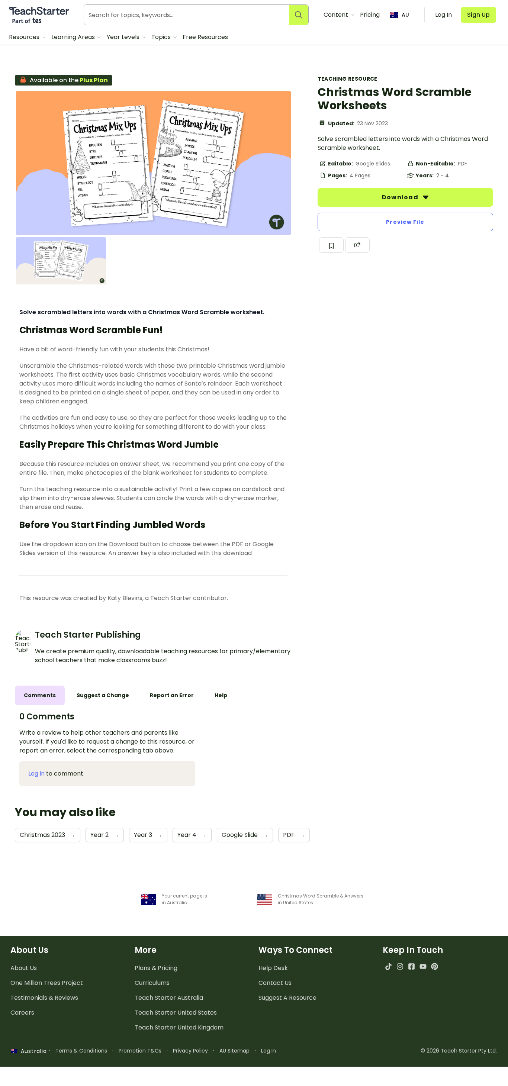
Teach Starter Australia (169, 997)
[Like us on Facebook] (411, 966)
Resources (25, 37)
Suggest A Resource (287, 997)
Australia (32, 1051)
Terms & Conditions (81, 1050)
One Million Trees (46, 983)
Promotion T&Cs (140, 1050)
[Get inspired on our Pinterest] (434, 966)
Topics (161, 37)
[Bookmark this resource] (331, 245)
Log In (268, 1050)
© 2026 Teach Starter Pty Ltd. (459, 1050)
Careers (22, 1012)
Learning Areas (73, 37)
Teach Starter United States (176, 1012)
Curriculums (152, 983)
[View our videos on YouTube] (423, 966)
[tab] (40, 695)
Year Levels (124, 37)
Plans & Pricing (156, 968)
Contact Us (275, 983)
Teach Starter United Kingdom (179, 1027)
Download (401, 197)
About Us (23, 968)
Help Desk (273, 968)
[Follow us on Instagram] (400, 966)
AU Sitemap (234, 1050)
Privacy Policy (190, 1050)
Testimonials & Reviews (44, 997)
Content (337, 14)
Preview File (405, 222)
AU (405, 15)
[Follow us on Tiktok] (388, 966)
